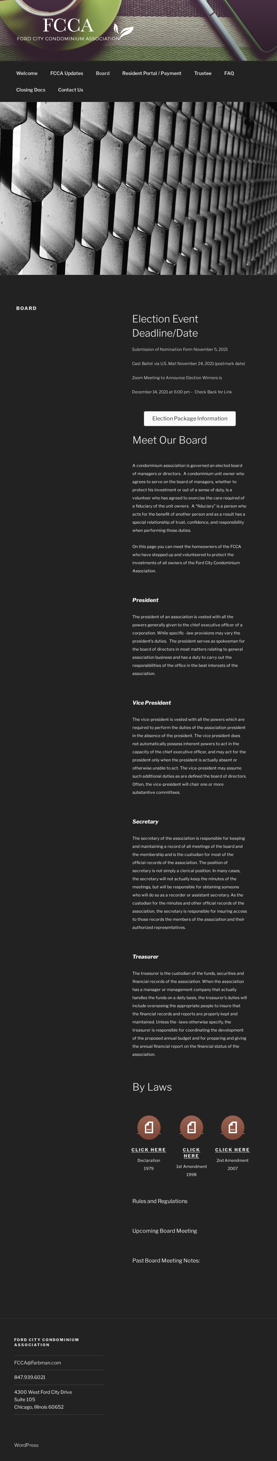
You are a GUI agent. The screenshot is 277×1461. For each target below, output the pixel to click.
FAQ (229, 73)
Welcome (26, 73)
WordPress (26, 1445)
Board (102, 73)
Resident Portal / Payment (151, 73)
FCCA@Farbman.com (37, 1362)
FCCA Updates (66, 73)
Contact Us (70, 90)
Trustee (202, 73)
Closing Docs (30, 90)
